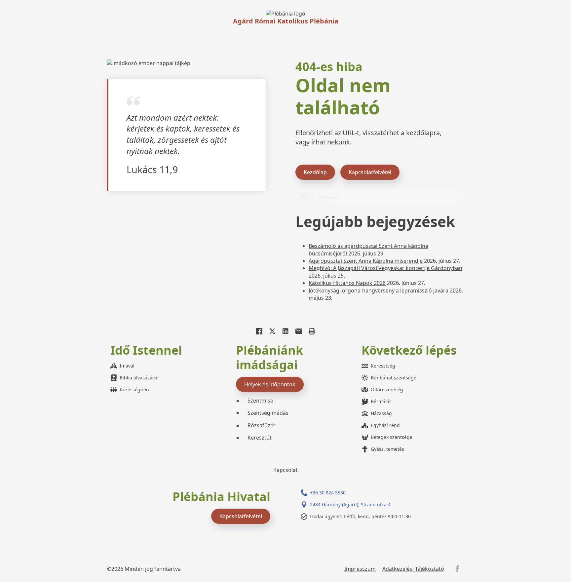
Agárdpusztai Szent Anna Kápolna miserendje (366, 260)
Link (285, 13)
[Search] (304, 196)
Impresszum (360, 568)
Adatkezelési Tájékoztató (413, 568)
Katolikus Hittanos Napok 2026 (347, 283)
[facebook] (457, 568)
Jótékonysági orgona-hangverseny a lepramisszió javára (378, 290)
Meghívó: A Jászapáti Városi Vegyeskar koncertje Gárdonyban (385, 268)
